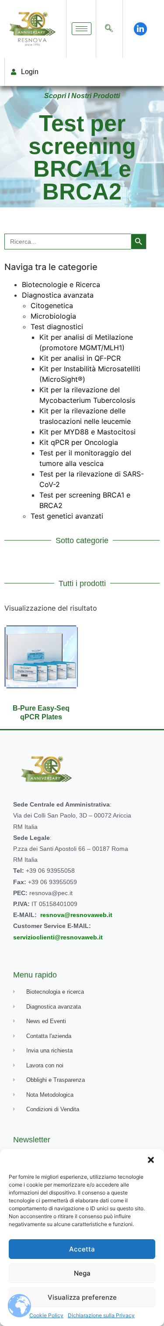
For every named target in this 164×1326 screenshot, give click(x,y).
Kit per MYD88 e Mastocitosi (87, 431)
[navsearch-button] (109, 29)
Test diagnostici (57, 326)
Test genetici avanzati (67, 516)
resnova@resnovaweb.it (76, 914)
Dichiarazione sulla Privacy (101, 1315)
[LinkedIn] (140, 29)
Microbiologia (53, 316)
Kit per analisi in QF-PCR (80, 358)
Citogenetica (52, 305)
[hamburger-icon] (81, 28)
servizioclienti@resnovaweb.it (58, 937)
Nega (82, 1273)
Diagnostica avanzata (58, 295)
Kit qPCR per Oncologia (78, 442)
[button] (151, 1159)
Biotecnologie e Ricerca (61, 284)
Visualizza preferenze (82, 1297)
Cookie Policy (46, 1315)
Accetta (82, 1249)
